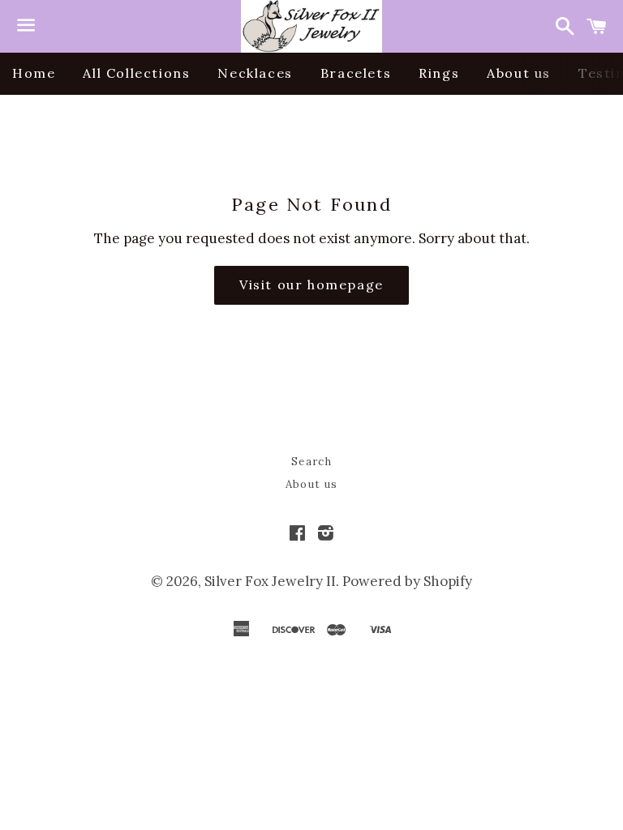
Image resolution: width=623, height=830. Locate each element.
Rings (439, 73)
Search (311, 461)
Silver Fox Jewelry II (270, 581)
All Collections (136, 73)
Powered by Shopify (407, 581)
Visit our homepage (311, 284)
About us (519, 73)
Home (33, 73)
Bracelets (355, 73)
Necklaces (254, 73)
